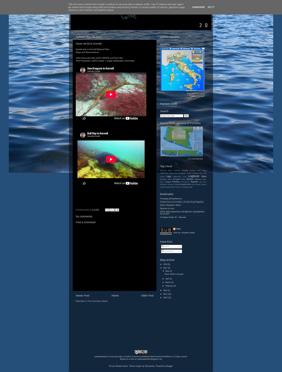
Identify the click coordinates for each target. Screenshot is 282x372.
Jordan (162, 176)
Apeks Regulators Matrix (170, 205)
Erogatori (196, 173)
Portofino (176, 182)
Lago (168, 176)
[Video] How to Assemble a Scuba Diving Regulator (182, 202)
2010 (165, 298)
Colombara (182, 173)
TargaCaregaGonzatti (167, 187)
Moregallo (176, 179)
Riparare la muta (167, 208)
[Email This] (106, 210)
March (168, 282)
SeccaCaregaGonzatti (183, 184)
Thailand (178, 187)
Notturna (198, 179)
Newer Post (82, 295)
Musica (183, 179)
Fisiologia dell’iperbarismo (171, 199)
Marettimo (163, 179)
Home (115, 295)
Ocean (204, 179)
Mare (203, 176)
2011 (165, 294)
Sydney (203, 184)
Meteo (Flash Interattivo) (195, 93)
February (169, 286)
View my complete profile (184, 233)
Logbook (193, 176)
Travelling (184, 187)
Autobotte (192, 170)
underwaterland (197, 159)
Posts (166, 246)
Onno (162, 182)
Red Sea (202, 182)
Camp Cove (173, 173)
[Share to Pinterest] (117, 210)
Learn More (198, 7)
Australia (185, 170)
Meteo (170, 179)
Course (189, 173)
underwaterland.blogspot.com (149, 359)
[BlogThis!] (109, 210)
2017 (165, 268)
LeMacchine (177, 176)
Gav (205, 173)
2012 (165, 290)
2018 (165, 264)
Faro (201, 173)
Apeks (170, 170)
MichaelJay (150, 366)
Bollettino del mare (198, 96)
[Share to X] (112, 210)
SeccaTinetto (196, 184)
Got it (211, 7)
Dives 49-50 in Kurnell (89, 43)
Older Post (147, 295)
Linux (185, 176)
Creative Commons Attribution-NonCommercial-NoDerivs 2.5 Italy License (155, 357)
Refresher (163, 184)
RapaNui (194, 182)
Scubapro (170, 184)
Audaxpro (177, 170)
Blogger (169, 366)
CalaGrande (164, 173)
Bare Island (202, 170)
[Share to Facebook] (114, 210)
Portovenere (185, 182)
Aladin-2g (163, 170)
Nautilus (190, 179)
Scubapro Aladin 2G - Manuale (173, 217)
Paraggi (168, 182)
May (167, 271)
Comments (168, 251)
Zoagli (190, 187)
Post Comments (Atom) (98, 301)
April (167, 279)
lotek (178, 229)
